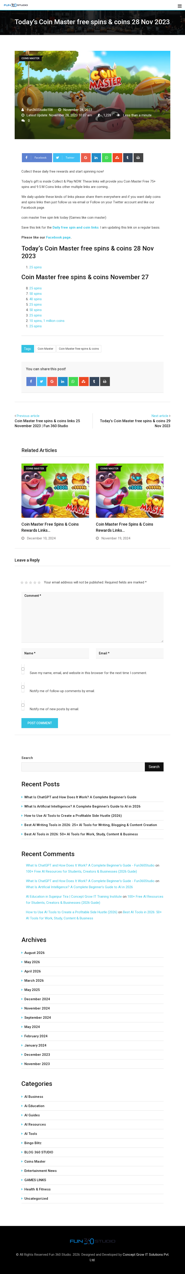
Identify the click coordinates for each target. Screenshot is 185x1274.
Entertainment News (40, 1171)
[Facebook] (31, 381)
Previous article (28, 416)
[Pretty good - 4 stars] (35, 582)
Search (27, 758)
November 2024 (37, 1008)
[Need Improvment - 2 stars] (26, 582)
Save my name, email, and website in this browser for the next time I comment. (88, 673)
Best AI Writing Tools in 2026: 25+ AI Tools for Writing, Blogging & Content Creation (90, 825)
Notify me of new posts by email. (54, 709)
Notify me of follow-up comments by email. (62, 691)
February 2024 (36, 1036)
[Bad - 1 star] (22, 582)
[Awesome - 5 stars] (39, 582)
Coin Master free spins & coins (79, 348)
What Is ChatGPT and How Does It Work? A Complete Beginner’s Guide (80, 797)
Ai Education (34, 1106)
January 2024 (35, 1045)
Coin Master (45, 348)
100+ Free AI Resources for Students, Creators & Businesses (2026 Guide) (81, 871)
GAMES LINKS (35, 1180)
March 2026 (34, 981)
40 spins (35, 299)
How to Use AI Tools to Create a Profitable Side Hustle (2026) (73, 816)
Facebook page (58, 237)
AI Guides (32, 1115)
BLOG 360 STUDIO (38, 1152)
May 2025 (32, 990)
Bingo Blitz (33, 1143)
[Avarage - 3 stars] (30, 582)
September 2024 (37, 1018)
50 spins (35, 294)
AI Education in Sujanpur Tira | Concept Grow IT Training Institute (74, 897)
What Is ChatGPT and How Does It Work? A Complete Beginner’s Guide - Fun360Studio (90, 865)
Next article (160, 416)
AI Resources (35, 1124)
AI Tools (30, 1134)
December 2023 (37, 1055)
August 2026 (34, 953)
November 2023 (37, 1064)
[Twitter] (42, 381)
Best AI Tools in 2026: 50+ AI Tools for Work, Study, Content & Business (81, 834)
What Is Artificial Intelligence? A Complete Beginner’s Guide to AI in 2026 (82, 806)
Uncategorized (36, 1199)
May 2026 (32, 962)
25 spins (35, 267)
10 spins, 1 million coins (47, 321)
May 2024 (32, 1027)
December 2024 (37, 999)
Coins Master (35, 1161)
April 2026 (32, 971)
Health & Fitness (37, 1189)
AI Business (33, 1097)
